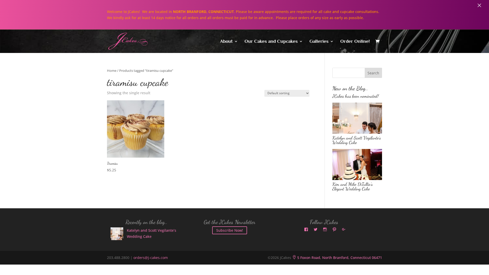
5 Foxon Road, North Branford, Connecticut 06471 (337, 257)
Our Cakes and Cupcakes (271, 41)
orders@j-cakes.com (150, 257)
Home (111, 70)
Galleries (319, 41)
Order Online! (355, 41)
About (226, 41)
